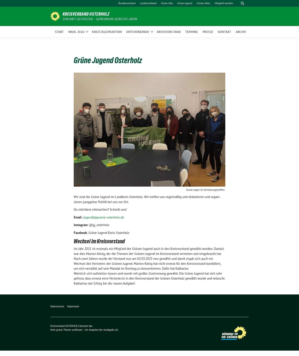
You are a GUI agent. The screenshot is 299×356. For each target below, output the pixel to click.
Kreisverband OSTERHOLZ (86, 14)
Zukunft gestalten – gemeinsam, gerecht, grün (100, 19)
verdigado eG (110, 329)
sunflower (77, 329)
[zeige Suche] (242, 3)
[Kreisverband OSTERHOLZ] (55, 16)
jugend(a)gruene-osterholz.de (103, 217)
